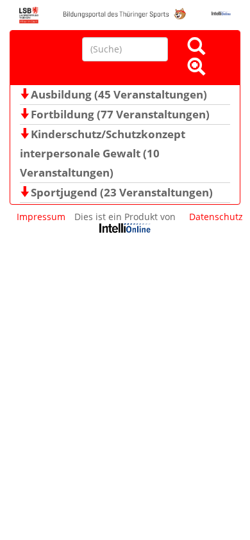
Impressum (41, 216)
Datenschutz (216, 216)
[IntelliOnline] (125, 229)
